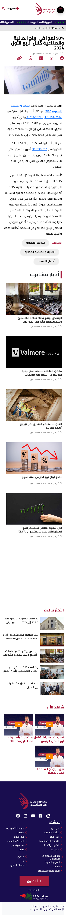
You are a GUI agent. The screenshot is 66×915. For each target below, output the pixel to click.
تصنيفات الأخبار (51, 28)
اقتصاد (20, 832)
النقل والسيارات (52, 862)
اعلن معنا (54, 836)
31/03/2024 (39, 149)
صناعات (56, 866)
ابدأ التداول (34, 881)
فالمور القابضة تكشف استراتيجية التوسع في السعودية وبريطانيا (41, 372)
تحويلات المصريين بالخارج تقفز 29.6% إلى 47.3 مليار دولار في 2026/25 (21, 620)
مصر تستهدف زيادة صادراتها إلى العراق (22, 685)
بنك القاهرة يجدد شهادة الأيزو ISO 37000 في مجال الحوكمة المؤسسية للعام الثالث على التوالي (20, 636)
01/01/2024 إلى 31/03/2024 (44, 117)
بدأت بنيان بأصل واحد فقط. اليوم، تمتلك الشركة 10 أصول (20, 739)
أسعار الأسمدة (46, 261)
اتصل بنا (55, 849)
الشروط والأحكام (51, 845)
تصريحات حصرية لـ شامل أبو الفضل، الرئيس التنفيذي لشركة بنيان (49, 739)
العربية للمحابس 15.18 (25, 22)
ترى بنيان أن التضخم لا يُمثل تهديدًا (50, 770)
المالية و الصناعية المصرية (39, 251)
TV (22, 860)
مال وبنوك (18, 836)
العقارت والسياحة (15, 841)
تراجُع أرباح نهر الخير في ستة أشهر (42, 476)
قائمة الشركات (51, 832)
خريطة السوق (17, 865)
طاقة (21, 849)
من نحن (55, 828)
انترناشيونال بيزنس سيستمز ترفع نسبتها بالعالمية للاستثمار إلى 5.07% (40, 529)
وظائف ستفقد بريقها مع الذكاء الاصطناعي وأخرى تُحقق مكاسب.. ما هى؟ (20, 669)
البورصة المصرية (35, 242)
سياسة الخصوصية (15, 828)
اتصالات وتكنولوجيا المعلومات (51, 857)
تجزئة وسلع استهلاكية (49, 870)
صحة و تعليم (17, 845)
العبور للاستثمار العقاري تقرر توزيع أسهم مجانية (41, 425)
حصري (20, 856)
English (11, 8)
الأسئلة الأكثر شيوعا (49, 841)
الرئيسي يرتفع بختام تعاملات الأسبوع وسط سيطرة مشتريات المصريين (39, 319)
